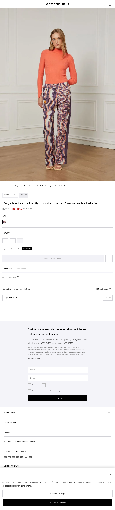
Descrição (7, 269)
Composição (20, 269)
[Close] (110, 476)
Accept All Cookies (58, 503)
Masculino (51, 385)
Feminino (36, 385)
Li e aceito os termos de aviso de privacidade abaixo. (53, 391)
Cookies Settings (57, 494)
